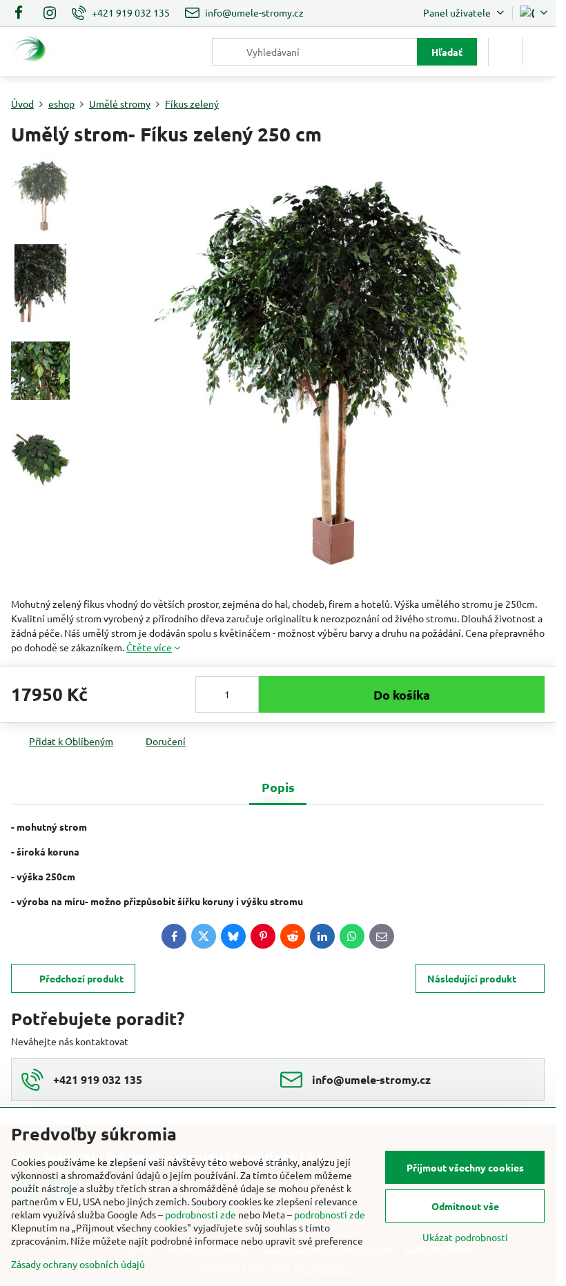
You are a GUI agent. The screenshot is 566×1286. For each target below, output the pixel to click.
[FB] (22, 13)
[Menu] (539, 52)
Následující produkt (471, 978)
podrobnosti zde (200, 1214)
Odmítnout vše (465, 1206)
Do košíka (401, 694)
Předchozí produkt (81, 978)
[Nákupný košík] (505, 52)
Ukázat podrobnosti (465, 1237)
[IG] (50, 13)
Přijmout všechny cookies (465, 1167)
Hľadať (446, 52)
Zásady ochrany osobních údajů (78, 1264)
